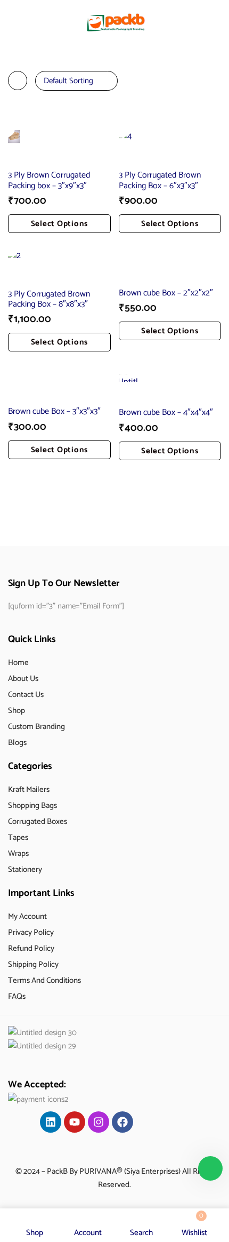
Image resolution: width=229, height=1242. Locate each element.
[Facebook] (122, 1122)
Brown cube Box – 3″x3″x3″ (54, 411)
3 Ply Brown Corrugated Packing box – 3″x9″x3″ (49, 180)
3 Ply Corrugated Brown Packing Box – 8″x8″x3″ (49, 299)
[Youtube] (74, 1122)
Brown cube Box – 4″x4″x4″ (166, 412)
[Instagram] (98, 1122)
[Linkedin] (50, 1122)
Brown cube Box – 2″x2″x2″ (166, 293)
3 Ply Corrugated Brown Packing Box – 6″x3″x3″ (160, 180)
